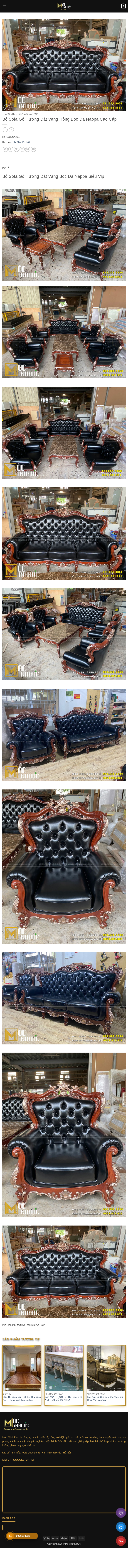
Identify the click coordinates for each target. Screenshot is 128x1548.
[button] (4, 6)
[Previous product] (11, 129)
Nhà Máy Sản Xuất (29, 114)
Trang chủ (8, 114)
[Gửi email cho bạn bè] (22, 149)
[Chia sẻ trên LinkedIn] (33, 149)
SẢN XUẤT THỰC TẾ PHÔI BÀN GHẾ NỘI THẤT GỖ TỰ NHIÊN (63, 1398)
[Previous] (2, 1378)
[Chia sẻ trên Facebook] (10, 149)
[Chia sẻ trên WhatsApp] (5, 149)
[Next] (125, 1378)
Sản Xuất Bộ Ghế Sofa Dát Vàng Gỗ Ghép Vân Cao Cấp (105, 1398)
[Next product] (5, 129)
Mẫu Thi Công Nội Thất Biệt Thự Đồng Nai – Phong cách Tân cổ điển (22, 1398)
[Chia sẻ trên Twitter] (16, 149)
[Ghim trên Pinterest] (27, 149)
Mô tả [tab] (5, 168)
